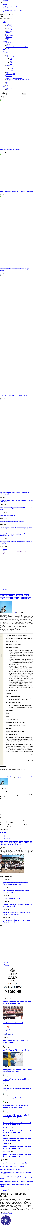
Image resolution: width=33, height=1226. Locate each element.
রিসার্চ (7, 82)
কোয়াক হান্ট (5, 52)
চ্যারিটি (7, 89)
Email (2, 815)
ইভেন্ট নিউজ (8, 28)
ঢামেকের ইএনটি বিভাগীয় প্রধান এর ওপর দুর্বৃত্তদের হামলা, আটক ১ (13, 395)
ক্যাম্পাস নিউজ (9, 30)
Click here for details (6, 1213)
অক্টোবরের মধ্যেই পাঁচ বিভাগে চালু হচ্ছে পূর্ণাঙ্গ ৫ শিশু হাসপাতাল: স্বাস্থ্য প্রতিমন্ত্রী (16, 191)
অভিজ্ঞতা (5, 41)
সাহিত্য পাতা (9, 24)
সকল (4, 49)
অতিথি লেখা (8, 42)
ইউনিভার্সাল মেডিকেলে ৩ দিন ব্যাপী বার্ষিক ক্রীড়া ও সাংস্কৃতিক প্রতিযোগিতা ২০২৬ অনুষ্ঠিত (15, 1106)
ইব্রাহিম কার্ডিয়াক (21, 777)
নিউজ (4, 22)
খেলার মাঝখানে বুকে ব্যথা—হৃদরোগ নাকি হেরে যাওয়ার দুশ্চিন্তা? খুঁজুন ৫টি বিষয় (16, 527)
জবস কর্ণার (5, 51)
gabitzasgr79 (7, 1119)
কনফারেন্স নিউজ (9, 27)
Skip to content (4, 0)
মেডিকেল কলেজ (6, 838)
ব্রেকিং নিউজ (9, 31)
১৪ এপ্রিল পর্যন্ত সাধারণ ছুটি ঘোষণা (12, 898)
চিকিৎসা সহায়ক (9, 84)
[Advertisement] (16, 571)
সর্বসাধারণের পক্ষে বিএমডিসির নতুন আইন (13, 1023)
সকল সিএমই (17, 79)
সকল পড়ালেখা (12, 66)
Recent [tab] (5, 964)
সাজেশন (11, 69)
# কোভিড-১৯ (6, 4)
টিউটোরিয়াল (12, 71)
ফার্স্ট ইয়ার (17, 47)
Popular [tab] (5, 962)
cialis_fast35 (6, 1151)
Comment (3, 799)
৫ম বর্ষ (11, 64)
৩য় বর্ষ (11, 61)
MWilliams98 (7, 1127)
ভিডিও (7, 38)
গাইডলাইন (8, 81)
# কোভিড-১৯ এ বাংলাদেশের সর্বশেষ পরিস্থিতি (12, 10)
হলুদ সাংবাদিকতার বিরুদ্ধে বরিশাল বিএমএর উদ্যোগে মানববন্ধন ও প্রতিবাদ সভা (16, 891)
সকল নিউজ (8, 25)
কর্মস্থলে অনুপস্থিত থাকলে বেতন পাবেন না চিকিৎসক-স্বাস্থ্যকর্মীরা (13, 1163)
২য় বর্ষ (11, 59)
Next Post (3, 832)
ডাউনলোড (5, 54)
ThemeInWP (3, 1190)
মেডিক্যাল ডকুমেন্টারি (10, 74)
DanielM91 (6, 1143)
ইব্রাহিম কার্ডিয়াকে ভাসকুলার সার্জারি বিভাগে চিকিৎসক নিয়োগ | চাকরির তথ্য (15, 596)
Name (2, 812)
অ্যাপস (7, 72)
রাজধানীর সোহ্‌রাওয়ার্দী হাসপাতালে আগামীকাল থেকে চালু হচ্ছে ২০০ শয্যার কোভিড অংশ (16, 913)
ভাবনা (7, 48)
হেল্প (4, 86)
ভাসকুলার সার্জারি (29, 777)
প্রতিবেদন (5, 34)
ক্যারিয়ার (11, 68)
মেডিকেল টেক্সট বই (10, 57)
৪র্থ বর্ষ (11, 62)
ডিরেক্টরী (4, 75)
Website (2, 818)
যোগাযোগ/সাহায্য (9, 88)
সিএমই (13, 78)
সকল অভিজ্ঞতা (9, 44)
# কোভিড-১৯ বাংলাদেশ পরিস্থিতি (10, 6)
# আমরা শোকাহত (6, 12)
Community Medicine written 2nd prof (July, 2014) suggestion (17, 1002)
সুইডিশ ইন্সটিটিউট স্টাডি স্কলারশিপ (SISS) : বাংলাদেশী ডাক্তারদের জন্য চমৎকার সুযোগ (17, 1070)
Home (5, 549)
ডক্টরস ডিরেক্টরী (9, 76)
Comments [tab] (6, 965)
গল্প (7, 45)
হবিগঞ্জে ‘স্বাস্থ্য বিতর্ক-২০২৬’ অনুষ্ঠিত (7, 515)
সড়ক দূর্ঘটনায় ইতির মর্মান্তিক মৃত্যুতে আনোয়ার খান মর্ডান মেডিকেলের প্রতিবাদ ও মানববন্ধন (16, 843)
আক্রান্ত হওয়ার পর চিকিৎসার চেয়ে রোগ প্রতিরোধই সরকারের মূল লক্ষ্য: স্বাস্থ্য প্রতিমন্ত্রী (16, 1116)
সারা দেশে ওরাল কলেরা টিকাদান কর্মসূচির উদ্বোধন (10, 149)
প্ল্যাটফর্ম (1, 16)
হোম (4, 21)
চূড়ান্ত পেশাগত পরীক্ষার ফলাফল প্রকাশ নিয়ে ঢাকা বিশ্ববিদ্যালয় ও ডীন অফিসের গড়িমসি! (15, 883)
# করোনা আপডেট (6, 9)
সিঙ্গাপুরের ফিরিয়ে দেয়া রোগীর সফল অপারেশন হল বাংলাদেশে (12, 521)
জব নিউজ (8, 32)
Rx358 (5, 1135)
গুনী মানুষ (8, 39)
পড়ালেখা (8, 65)
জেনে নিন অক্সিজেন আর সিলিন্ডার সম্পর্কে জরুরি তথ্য (16, 1050)
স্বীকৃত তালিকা (9, 85)
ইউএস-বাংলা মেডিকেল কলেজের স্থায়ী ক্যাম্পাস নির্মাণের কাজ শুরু (13, 1166)
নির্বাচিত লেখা (9, 37)
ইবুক (7, 55)
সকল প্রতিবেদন (9, 35)
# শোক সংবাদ (6, 7)
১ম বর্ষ (11, 58)
